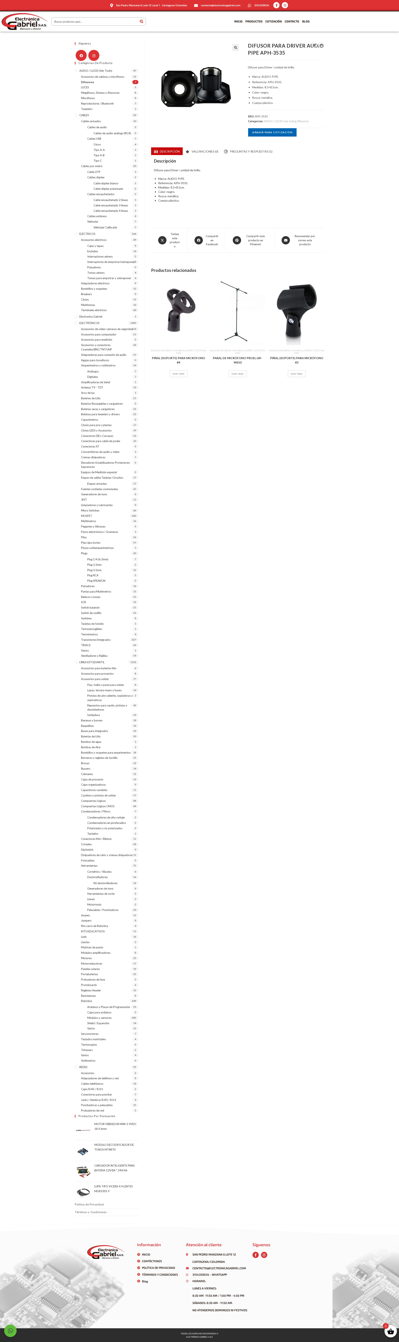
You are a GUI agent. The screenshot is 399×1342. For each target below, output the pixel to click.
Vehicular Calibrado (105, 227)
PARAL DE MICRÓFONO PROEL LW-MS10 (237, 360)
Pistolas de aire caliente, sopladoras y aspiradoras (110, 698)
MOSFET (86, 516)
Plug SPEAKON (96, 580)
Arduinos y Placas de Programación (108, 1007)
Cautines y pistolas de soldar (98, 795)
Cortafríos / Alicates (99, 871)
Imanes (85, 915)
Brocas (85, 763)
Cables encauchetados (101, 194)
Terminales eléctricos (94, 310)
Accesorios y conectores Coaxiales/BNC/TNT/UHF (96, 347)
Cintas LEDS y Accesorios (96, 430)
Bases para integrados (94, 731)
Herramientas (89, 865)
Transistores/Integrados (96, 639)
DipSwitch (87, 849)
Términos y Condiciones (91, 1212)
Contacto (292, 21)
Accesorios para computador (98, 334)
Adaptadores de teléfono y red (100, 1078)
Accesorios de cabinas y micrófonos (168, 350)
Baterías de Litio (91, 398)
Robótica (86, 1001)
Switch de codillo (91, 613)
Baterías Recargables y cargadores (102, 403)
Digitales (92, 376)
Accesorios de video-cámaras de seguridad (107, 329)
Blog (306, 21)
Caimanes (87, 774)
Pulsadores (94, 267)
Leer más (179, 373)
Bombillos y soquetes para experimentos (106, 752)
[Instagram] (285, 5)
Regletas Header (91, 990)
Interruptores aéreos (100, 256)
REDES (83, 1067)
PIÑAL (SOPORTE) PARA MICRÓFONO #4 (178, 360)
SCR (83, 602)
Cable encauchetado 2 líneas (111, 200)
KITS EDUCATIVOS (93, 931)
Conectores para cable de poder (100, 441)
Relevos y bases (90, 597)
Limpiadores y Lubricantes (97, 505)
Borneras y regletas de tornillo (99, 757)
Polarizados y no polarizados (104, 828)
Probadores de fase (93, 979)
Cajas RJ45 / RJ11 (92, 1089)
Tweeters (86, 109)
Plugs (84, 553)
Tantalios (92, 833)
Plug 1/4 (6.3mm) (97, 559)
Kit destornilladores (105, 883)
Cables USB (94, 138)
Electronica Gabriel (90, 316)
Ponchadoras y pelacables (97, 1105)
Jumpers (86, 920)
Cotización (273, 21)
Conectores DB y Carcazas (97, 435)
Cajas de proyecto (92, 779)
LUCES (85, 87)
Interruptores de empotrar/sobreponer (111, 262)
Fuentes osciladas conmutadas (99, 489)
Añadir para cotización (272, 132)
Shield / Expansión (98, 1023)
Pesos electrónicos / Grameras (99, 532)
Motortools (94, 904)
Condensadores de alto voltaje (106, 817)
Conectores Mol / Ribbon (96, 838)
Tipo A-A (99, 150)
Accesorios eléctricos (94, 240)
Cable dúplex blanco (106, 183)
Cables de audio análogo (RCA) (112, 133)
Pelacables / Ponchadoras (102, 910)
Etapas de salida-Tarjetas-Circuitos (102, 477)
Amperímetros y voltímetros (98, 365)
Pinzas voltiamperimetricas (97, 548)
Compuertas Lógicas (93, 800)
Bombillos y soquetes (94, 288)
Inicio (238, 21)
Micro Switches (90, 510)
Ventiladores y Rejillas (94, 655)
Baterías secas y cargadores (98, 409)
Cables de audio (97, 127)
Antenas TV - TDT (92, 387)
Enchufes (92, 251)
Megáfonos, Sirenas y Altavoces (100, 92)
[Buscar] (141, 21)
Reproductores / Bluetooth (97, 103)
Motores (86, 958)
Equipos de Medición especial (99, 472)
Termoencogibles (91, 629)
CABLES (84, 115)
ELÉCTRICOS (87, 233)
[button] (235, 47)
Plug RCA (93, 575)
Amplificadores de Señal (95, 382)
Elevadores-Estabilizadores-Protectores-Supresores (106, 465)
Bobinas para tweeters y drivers (100, 414)
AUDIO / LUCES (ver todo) (280, 121)
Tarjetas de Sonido (92, 623)
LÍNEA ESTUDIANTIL (92, 662)
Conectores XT (90, 446)
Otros (97, 144)
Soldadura (93, 715)
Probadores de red (92, 1110)
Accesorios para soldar (95, 679)
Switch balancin (90, 607)
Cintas (85, 299)
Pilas (84, 537)
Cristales (86, 844)
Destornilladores (97, 877)
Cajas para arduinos (99, 1012)
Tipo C (98, 160)
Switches (86, 618)
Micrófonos (88, 98)
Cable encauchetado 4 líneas (111, 210)
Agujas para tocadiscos (95, 360)
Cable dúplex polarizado (108, 188)
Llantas (85, 942)
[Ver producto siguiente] (321, 45)
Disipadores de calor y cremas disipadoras (107, 855)
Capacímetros (89, 419)
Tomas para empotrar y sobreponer (109, 278)
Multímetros (88, 521)
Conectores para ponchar (96, 1094)
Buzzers (85, 768)
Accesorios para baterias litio (98, 668)
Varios (85, 650)
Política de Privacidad (89, 1204)
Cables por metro (91, 166)
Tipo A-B (99, 155)
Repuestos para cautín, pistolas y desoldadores (107, 707)
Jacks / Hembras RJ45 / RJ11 (98, 1100)
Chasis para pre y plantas (96, 425)
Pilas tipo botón (90, 542)
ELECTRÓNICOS (89, 323)
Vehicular (92, 221)
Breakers (86, 294)
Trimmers (87, 1050)
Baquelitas (87, 725)
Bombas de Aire (90, 747)
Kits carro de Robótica (94, 926)
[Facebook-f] (276, 5)
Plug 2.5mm (94, 564)
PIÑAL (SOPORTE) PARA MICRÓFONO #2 (296, 360)
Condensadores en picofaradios (106, 822)
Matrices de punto (92, 947)
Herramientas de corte (101, 893)
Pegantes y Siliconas (93, 526)
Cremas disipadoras (93, 457)
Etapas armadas (97, 483)
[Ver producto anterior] (314, 45)
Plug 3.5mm (94, 570)
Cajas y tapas (95, 246)
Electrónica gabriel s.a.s (199, 1337)
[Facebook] (81, 55)
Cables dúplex (96, 177)
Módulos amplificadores (95, 952)
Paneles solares (90, 969)
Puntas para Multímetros (96, 591)
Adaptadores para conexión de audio (103, 354)
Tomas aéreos (96, 272)
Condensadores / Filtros (95, 811)
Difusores (303, 121)
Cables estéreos (97, 216)
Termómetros (89, 634)
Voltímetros (88, 1060)
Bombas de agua (91, 741)
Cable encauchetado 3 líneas (111, 205)
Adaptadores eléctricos (95, 283)
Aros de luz (88, 392)
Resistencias (88, 995)
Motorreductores (91, 963)
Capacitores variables (94, 790)
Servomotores (90, 1033)
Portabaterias (89, 974)
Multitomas (88, 305)
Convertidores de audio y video (100, 451)
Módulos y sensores (99, 1017)
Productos (253, 21)
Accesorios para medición (96, 339)
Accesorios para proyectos (97, 673)
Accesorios (87, 1073)
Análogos (93, 371)
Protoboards (89, 985)
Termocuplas (89, 1044)
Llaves (91, 899)
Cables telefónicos (92, 1083)
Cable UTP (93, 172)
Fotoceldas (88, 860)
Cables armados (91, 121)
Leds (84, 936)
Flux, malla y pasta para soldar (105, 684)
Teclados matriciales (93, 1039)
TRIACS (86, 645)
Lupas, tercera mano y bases (104, 690)
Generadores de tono (94, 494)
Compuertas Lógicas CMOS (98, 806)
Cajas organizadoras (93, 784)
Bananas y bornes (91, 720)
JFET (84, 499)
